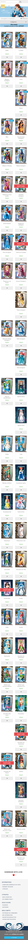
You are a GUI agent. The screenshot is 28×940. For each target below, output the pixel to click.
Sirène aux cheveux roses (7, 829)
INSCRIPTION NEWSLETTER (9, 917)
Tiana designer (21, 310)
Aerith (21, 627)
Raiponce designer (21, 224)
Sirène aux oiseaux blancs (7, 685)
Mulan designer (21, 165)
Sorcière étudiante (21, 801)
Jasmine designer (21, 195)
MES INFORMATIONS (7, 915)
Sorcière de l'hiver (7, 772)
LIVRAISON (5, 889)
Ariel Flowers (7, 223)
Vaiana (21, 771)
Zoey (21, 79)
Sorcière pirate (21, 829)
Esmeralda (7, 598)
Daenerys (7, 540)
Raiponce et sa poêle (7, 195)
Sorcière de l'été (21, 569)
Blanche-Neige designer (7, 339)
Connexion (11, 18)
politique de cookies (18, 934)
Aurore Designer (21, 281)
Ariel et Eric (21, 512)
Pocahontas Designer (21, 137)
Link (21, 454)
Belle (7, 50)
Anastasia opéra (21, 483)
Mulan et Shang (7, 165)
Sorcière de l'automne (21, 743)
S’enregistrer (4, 18)
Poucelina (21, 713)
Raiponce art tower (7, 282)
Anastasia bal (7, 512)
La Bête (21, 50)
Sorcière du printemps (21, 656)
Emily (21, 598)
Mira (7, 137)
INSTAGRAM (5, 907)
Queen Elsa (21, 425)
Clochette (7, 569)
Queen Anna (21, 396)
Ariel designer (21, 367)
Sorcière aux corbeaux (21, 858)
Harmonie (7, 656)
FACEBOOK (5, 905)
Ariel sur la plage (21, 252)
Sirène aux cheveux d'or (21, 685)
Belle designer (21, 339)
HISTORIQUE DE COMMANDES (9, 913)
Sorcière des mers (7, 714)
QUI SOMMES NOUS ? (7, 899)
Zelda (7, 454)
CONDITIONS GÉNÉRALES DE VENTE (11, 884)
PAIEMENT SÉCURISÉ (7, 886)
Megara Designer (7, 80)
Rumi (21, 108)
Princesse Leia (21, 540)
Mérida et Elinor (7, 483)
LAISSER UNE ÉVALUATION (9, 919)
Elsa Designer (7, 252)
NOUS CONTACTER (7, 897)
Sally (7, 627)
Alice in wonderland (7, 397)
